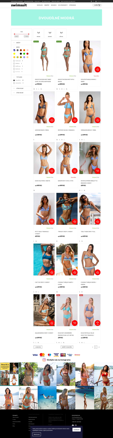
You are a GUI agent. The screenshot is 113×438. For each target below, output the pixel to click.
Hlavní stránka (16, 417)
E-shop (14, 419)
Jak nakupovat (46, 1)
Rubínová (19, 68)
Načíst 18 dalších (67, 347)
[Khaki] (21, 57)
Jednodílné (19, 83)
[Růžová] (27, 50)
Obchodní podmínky (17, 1)
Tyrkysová (19, 60)
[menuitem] (39, 5)
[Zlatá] (14, 57)
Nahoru (38, 347)
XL (41, 89)
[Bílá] (18, 54)
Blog (14, 426)
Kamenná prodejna (17, 421)
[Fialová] (24, 57)
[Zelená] (24, 54)
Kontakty (38, 1)
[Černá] (21, 54)
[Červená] (27, 54)
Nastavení (37, 434)
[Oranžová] (24, 50)
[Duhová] (18, 57)
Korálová (19, 71)
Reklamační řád (28, 1)
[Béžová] (27, 57)
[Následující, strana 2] (95, 347)
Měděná (19, 63)
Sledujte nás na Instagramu (59, 360)
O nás (14, 423)
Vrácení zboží (56, 1)
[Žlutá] (14, 54)
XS (34, 89)
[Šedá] (18, 50)
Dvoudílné (20, 80)
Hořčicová (19, 66)
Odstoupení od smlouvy (68, 1)
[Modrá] (14, 50)
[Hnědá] (21, 50)
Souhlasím (77, 429)
